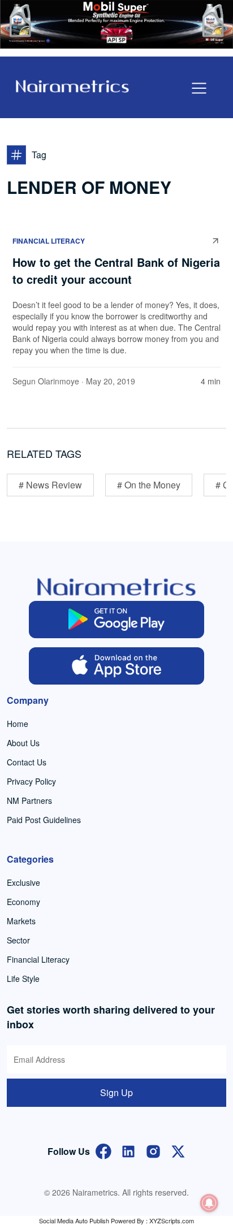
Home (17, 723)
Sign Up (116, 1092)
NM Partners (29, 800)
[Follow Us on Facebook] (103, 1150)
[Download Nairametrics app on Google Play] (116, 619)
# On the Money (148, 484)
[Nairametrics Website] (72, 85)
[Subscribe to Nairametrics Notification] (209, 1203)
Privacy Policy (31, 781)
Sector (18, 940)
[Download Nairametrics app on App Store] (116, 666)
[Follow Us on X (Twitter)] (178, 1150)
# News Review (50, 484)
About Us (23, 742)
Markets (21, 921)
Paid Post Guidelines (44, 819)
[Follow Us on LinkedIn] (128, 1150)
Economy (23, 901)
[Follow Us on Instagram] (153, 1150)
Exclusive (23, 882)
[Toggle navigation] (199, 88)
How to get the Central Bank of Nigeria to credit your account (116, 270)
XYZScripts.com (171, 1220)
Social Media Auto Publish (74, 1220)
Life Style (23, 978)
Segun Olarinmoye (45, 381)
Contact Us (26, 762)
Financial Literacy (48, 241)
